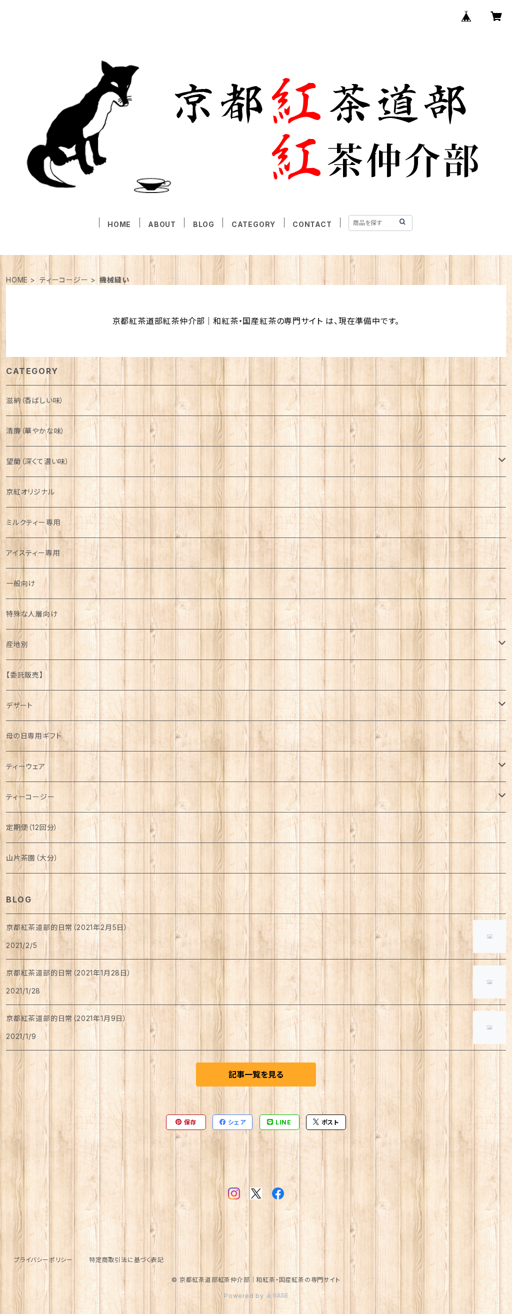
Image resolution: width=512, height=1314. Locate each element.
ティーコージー (64, 280)
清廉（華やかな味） (35, 430)
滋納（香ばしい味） (35, 400)
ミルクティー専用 (33, 522)
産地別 (17, 644)
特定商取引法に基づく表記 (126, 1260)
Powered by (245, 1296)
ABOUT (162, 224)
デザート (19, 705)
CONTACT (312, 224)
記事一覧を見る (256, 1075)
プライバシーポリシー (43, 1260)
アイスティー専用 (33, 552)
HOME (119, 224)
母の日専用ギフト (34, 736)
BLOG (203, 224)
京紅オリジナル (30, 492)
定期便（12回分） (32, 827)
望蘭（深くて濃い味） (38, 461)
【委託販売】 (25, 674)
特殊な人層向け (32, 614)
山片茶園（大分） (32, 858)
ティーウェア (26, 766)
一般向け (21, 583)
